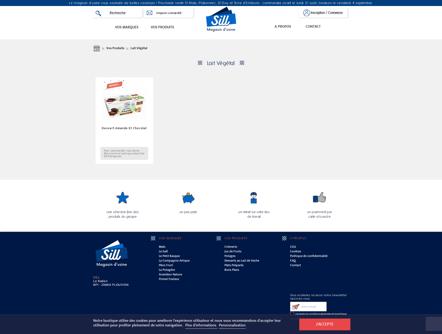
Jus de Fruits (232, 251)
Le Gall (163, 251)
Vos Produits (162, 27)
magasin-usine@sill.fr (169, 13)
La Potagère (167, 269)
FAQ (293, 260)
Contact (313, 27)
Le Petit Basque (169, 256)
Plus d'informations (201, 325)
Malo (162, 246)
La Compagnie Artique (174, 260)
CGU (293, 246)
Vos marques (126, 27)
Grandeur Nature (170, 274)
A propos (283, 27)
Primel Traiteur (169, 279)
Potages (230, 256)
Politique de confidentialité (309, 256)
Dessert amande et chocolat (124, 128)
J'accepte (325, 324)
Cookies (295, 251)
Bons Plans (231, 269)
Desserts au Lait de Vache (241, 260)
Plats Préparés (234, 265)
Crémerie (230, 246)
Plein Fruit (166, 265)
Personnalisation (232, 325)
